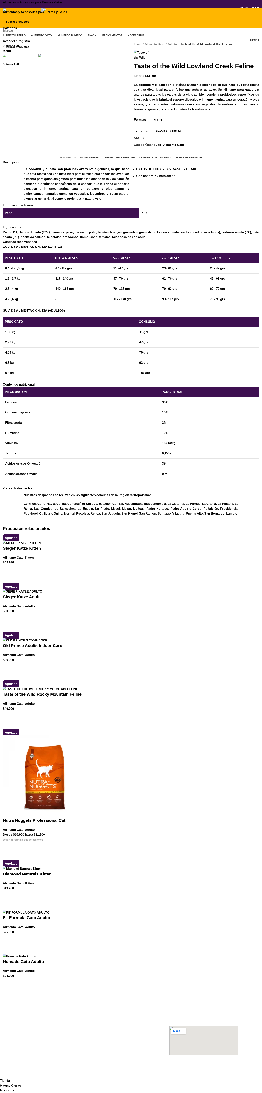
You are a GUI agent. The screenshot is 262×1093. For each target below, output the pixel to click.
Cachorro (30, 1009)
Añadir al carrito (168, 131)
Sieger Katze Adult (21, 597)
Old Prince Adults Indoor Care (32, 645)
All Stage (29, 1028)
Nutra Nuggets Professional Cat (34, 820)
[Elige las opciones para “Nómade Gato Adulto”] (7, 983)
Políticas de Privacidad (111, 1039)
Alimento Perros (37, 1002)
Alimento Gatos (108, 1002)
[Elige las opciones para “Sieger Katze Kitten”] (7, 570)
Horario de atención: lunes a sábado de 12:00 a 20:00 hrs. (200, 1017)
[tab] (67, 157)
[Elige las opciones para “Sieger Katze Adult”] (7, 618)
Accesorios (32, 1039)
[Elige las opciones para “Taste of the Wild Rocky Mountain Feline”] (7, 716)
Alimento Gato (155, 44)
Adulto (173, 44)
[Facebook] (174, 1065)
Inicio (138, 44)
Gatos (27, 1052)
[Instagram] (184, 1065)
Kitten (29, 557)
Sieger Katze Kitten (22, 548)
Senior (28, 1022)
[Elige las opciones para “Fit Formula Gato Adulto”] (7, 939)
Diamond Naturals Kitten (27, 874)
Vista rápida (7, 579)
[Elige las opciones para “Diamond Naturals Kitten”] (7, 895)
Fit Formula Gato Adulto (26, 917)
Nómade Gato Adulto (23, 961)
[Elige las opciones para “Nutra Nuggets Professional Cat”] (7, 847)
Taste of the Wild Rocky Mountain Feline (42, 694)
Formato (140, 119)
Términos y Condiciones (112, 1032)
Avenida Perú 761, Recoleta (187, 1009)
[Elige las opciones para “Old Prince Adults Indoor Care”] (7, 667)
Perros (28, 1045)
